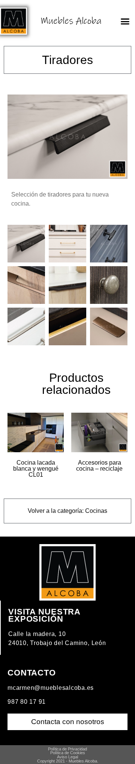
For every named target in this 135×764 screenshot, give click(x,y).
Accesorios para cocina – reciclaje (99, 465)
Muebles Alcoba (71, 21)
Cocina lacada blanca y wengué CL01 (35, 468)
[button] (125, 21)
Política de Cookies (67, 752)
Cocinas (96, 511)
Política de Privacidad (67, 749)
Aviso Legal (67, 757)
